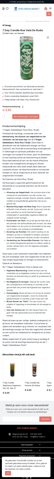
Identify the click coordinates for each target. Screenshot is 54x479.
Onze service (27, 450)
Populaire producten (27, 456)
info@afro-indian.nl (37, 437)
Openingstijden (27, 445)
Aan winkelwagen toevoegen (26, 116)
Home (5, 21)
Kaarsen (20, 21)
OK (8, 473)
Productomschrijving (11, 106)
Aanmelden (45, 419)
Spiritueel (12, 21)
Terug (7, 25)
